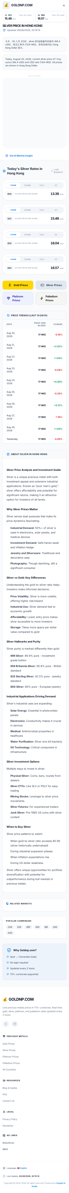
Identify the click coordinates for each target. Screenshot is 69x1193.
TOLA (41, 185)
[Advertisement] (34, 112)
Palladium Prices (49, 298)
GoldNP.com (21, 999)
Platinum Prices (15, 298)
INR (46, 927)
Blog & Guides (10, 1088)
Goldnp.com (21, 5)
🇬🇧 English (22, 1168)
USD (55, 927)
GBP (28, 927)
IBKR (5, 1149)
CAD (10, 927)
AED (37, 927)
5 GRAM (27, 185)
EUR (19, 927)
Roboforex (8, 1142)
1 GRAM (13, 185)
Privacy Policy (10, 1119)
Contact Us (8, 1100)
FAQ (5, 1094)
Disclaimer (8, 1125)
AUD (10, 933)
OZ (56, 185)
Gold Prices (18, 285)
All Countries (9, 1069)
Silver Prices (51, 285)
